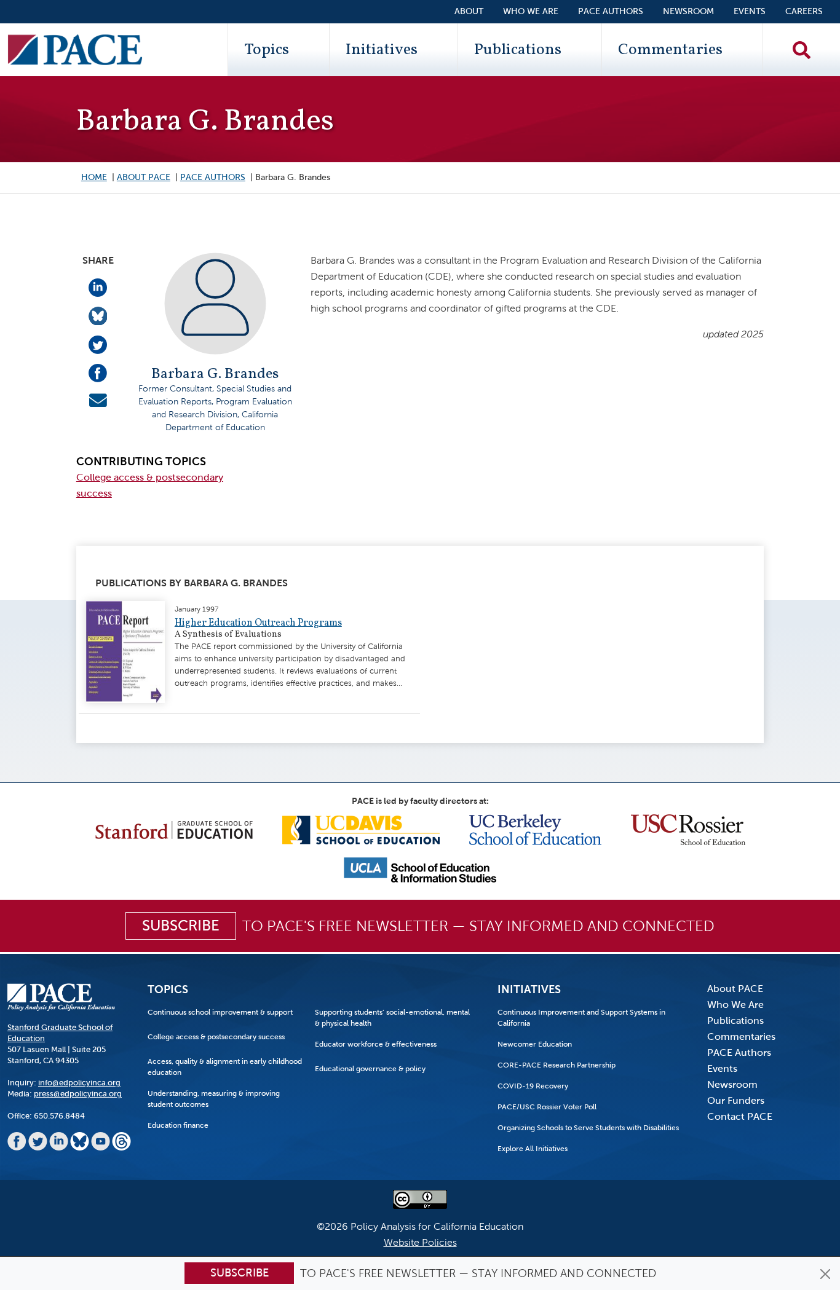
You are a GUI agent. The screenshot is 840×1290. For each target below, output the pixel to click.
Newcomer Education (534, 1044)
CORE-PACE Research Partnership (556, 1065)
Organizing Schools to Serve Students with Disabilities (588, 1127)
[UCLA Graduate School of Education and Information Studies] (420, 869)
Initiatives (382, 50)
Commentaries (670, 50)
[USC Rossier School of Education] (688, 829)
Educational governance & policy (370, 1068)
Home (94, 177)
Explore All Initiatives (532, 1148)
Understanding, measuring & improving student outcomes (214, 1099)
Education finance (178, 1125)
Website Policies (420, 1242)
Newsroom (688, 11)
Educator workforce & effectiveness (376, 1044)
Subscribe (239, 1273)
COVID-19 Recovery (532, 1086)
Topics (266, 50)
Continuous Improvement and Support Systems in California (581, 1018)
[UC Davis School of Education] (360, 829)
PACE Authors (610, 11)
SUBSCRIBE (181, 926)
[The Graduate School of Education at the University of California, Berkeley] (535, 829)
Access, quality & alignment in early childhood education (225, 1067)
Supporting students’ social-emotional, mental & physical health (392, 1018)
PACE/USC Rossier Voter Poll (546, 1107)
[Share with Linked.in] (98, 286)
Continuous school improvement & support (220, 1012)
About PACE (143, 177)
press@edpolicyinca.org (78, 1093)
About (468, 11)
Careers (804, 11)
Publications (517, 50)
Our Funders (735, 1100)
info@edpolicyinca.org (79, 1082)
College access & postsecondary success (216, 1036)
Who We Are (530, 11)
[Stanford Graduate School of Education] (174, 829)
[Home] (75, 49)
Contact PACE (739, 1116)
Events (750, 11)
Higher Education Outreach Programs (258, 623)
